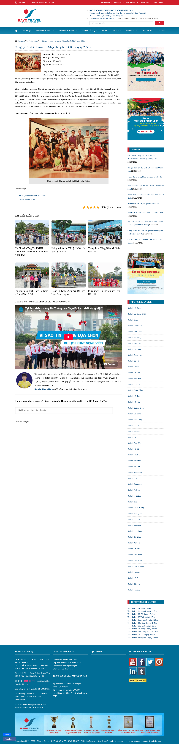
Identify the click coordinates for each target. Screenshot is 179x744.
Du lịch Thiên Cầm (135, 390)
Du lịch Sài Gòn (134, 467)
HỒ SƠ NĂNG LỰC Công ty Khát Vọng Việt (106, 16)
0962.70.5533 (20, 697)
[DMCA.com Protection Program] (138, 680)
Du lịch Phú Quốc (135, 431)
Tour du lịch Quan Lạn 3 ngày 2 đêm (143, 620)
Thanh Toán (145, 2)
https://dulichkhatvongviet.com (35, 707)
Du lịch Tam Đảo (134, 443)
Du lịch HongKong (135, 531)
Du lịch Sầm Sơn (134, 379)
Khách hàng (130, 2)
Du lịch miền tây (134, 461)
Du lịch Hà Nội (133, 449)
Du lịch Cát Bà (133, 367)
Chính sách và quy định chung (65, 659)
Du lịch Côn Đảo (134, 519)
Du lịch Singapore (135, 484)
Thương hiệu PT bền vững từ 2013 (103, 18)
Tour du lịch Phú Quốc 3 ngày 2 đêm (143, 638)
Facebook (9, 739)
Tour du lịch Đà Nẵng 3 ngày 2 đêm (142, 629)
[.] (16, 30)
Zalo (7, 735)
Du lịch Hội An (133, 578)
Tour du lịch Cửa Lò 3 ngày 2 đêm (142, 626)
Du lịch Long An (134, 572)
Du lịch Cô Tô (133, 361)
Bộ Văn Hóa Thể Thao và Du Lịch (67, 684)
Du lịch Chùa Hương (136, 508)
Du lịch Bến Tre (134, 584)
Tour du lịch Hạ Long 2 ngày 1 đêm (142, 611)
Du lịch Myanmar (135, 525)
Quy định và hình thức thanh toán (67, 662)
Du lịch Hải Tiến (134, 396)
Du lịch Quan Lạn (135, 355)
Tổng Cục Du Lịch (60, 687)
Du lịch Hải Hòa (134, 402)
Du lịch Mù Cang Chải (137, 314)
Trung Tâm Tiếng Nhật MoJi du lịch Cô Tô (145, 177)
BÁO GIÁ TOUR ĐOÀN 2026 (121, 10)
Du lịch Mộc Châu (135, 331)
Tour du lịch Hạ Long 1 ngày (139, 608)
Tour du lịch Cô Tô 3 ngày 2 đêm (141, 617)
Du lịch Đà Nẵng (134, 414)
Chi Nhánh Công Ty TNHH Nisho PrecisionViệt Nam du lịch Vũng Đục (31, 251)
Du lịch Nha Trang (135, 419)
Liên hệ (161, 31)
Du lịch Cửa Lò (134, 384)
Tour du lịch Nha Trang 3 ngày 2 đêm (143, 632)
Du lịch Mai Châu (135, 326)
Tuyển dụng (158, 2)
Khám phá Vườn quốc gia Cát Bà (32, 195)
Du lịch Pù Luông (135, 472)
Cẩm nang (130, 31)
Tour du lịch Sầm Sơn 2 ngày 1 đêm (142, 623)
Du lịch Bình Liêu (135, 343)
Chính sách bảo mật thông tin (65, 666)
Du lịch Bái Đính (134, 537)
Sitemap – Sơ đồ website (63, 669)
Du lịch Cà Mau (134, 549)
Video (104, 31)
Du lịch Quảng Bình (136, 408)
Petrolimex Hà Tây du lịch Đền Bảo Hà (143, 204)
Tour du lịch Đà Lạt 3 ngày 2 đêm (141, 635)
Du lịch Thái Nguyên (136, 566)
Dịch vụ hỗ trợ (88, 31)
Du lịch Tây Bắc (134, 455)
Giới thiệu (26, 31)
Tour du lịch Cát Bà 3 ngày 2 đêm (141, 614)
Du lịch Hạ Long (134, 349)
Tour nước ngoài (67, 31)
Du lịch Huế (132, 478)
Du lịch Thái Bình (135, 560)
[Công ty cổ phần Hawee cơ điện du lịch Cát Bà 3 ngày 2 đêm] (28, 62)
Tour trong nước (44, 31)
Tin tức (115, 31)
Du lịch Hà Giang (135, 308)
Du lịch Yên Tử (134, 543)
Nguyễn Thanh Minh (43, 389)
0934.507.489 (34, 697)
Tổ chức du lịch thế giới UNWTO (66, 690)
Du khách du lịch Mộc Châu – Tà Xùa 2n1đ (145, 213)
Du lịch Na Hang (134, 337)
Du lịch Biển (132, 502)
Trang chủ (21, 41)
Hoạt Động (105, 2)
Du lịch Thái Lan (134, 490)
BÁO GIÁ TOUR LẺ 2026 (99, 10)
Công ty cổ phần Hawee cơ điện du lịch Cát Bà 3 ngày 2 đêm (63, 41)
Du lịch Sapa (133, 320)
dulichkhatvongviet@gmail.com (33, 704)
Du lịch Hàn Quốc (135, 513)
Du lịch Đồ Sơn (134, 373)
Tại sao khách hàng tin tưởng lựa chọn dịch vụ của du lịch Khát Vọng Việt (118, 13)
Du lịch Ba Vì (133, 437)
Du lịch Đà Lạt (133, 425)
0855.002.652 (20, 700)
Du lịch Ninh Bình (135, 555)
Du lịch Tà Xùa (134, 590)
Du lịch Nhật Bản (134, 496)
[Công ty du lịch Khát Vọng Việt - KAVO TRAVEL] (28, 16)
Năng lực (118, 2)
